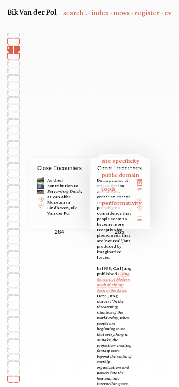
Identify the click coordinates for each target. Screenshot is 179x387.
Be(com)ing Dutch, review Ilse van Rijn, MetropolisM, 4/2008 (141, 220)
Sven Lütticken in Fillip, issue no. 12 (141, 188)
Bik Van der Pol (31, 12)
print (141, 178)
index (100, 13)
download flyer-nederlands (42, 197)
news (121, 13)
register (147, 13)
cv (168, 13)
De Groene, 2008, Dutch (141, 199)
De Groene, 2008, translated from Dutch (141, 208)
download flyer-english (42, 203)
